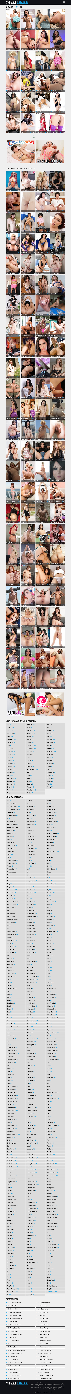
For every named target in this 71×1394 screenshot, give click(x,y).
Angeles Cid (12, 899)
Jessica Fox (31, 949)
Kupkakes (30, 1059)
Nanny (29, 1289)
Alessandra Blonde (13, 827)
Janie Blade (31, 905)
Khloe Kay (30, 1033)
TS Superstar (14, 1359)
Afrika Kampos (12, 815)
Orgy (29, 781)
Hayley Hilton (31, 836)
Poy (49, 979)
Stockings (51, 763)
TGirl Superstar (44, 1312)
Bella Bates (11, 1003)
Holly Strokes (31, 854)
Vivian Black (51, 1211)
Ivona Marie (31, 878)
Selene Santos (52, 1048)
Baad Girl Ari (11, 970)
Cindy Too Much (12, 1143)
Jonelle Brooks (32, 961)
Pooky (49, 973)
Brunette (11, 769)
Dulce (9, 1217)
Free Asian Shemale (16, 1334)
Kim (29, 1036)
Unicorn (50, 1161)
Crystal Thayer (12, 1158)
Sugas (49, 1086)
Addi (9, 800)
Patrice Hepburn (52, 931)
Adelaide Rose (12, 803)
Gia (9, 1295)
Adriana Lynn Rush (13, 806)
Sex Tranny (43, 1306)
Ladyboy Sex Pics (45, 1302)
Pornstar (50, 730)
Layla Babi (31, 1077)
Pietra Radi (51, 955)
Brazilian (11, 766)
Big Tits (11, 754)
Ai (8, 818)
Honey (29, 860)
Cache (10, 1071)
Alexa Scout (11, 830)
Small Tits (51, 754)
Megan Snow (31, 1205)
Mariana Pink (31, 1187)
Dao (9, 1185)
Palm (49, 905)
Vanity (49, 1182)
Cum (10, 775)
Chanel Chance (12, 1110)
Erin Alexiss (11, 1247)
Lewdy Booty (31, 1098)
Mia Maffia (31, 1223)
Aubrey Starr (11, 949)
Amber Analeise (12, 872)
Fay (9, 1277)
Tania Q (50, 1110)
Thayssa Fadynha (53, 1125)
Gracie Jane (31, 821)
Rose (49, 1000)
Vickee (50, 1193)
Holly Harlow (32, 848)
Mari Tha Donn (32, 1176)
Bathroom (11, 742)
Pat (49, 928)
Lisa (29, 1131)
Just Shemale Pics (15, 1312)
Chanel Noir (11, 1113)
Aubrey (10, 943)
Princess (50, 982)
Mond (29, 1256)
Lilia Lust (30, 1113)
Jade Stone (31, 890)
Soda (49, 1065)
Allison (10, 854)
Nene (49, 830)
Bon (9, 1045)
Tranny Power (14, 1331)
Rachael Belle (51, 994)
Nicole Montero (52, 836)
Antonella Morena (13, 919)
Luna (29, 1146)
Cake (9, 1077)
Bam (9, 982)
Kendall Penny (32, 1024)
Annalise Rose (12, 916)
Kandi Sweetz (32, 973)
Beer (9, 994)
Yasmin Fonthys (52, 1250)
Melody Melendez (32, 1211)
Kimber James (32, 1039)
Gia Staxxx (31, 800)
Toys (50, 775)
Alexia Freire (11, 833)
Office (29, 778)
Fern (9, 1280)
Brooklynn (11, 1056)
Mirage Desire (32, 1247)
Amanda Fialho (12, 860)
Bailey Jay (11, 976)
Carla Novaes (12, 1089)
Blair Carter (11, 1036)
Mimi (29, 1238)
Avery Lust (11, 964)
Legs (29, 763)
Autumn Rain (12, 952)
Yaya (49, 1253)
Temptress (51, 1122)
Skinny (50, 748)
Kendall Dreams (32, 1021)
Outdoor (30, 784)
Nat (49, 803)
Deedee (10, 1190)
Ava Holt (10, 958)
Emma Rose (11, 1235)
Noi (48, 863)
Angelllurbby (11, 908)
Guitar (29, 827)
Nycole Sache (51, 884)
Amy (9, 884)
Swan (49, 1095)
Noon (49, 866)
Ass (10, 730)
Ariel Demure (12, 922)
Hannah (30, 833)
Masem (30, 1193)
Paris (49, 922)
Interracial (31, 751)
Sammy (50, 1021)
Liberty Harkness (32, 1110)
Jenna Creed (31, 925)
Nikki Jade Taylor (52, 839)
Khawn (30, 1027)
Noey (49, 860)
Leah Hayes (31, 1080)
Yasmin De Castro (53, 1244)
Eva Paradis (11, 1265)
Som (49, 1074)
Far (9, 1274)
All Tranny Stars (44, 1334)
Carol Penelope (12, 1098)
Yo (49, 1259)
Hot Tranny (43, 1321)
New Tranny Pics (15, 1378)
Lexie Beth (31, 1104)
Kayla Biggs (31, 1003)
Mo (29, 1253)
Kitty (29, 1050)
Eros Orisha (11, 1253)
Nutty (49, 881)
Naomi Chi (31, 1295)
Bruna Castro (12, 1062)
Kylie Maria (31, 1065)
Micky (29, 1229)
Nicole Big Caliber (53, 833)
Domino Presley (12, 1205)
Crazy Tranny (14, 1369)
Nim (49, 848)
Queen (50, 985)
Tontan (50, 1146)
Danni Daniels (12, 1179)
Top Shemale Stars (45, 1353)
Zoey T (50, 1289)
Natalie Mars (51, 818)
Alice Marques (12, 842)
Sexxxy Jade (51, 1053)
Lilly (29, 1119)
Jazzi (29, 919)
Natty (50, 824)
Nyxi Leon (50, 887)
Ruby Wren (51, 1006)
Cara (9, 1083)
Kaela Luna (31, 967)
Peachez (50, 943)
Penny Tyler (51, 949)
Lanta (29, 1074)
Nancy (29, 1286)
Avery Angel (11, 961)
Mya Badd (31, 1268)
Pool (49, 727)
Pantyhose (31, 790)
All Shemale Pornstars (46, 1359)
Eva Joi (10, 1256)
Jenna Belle (31, 922)
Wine (49, 1235)
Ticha (49, 1134)
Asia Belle (11, 937)
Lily (29, 1122)
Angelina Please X (13, 902)
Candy (10, 1080)
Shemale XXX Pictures (46, 1363)
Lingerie (30, 766)
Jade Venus (31, 893)
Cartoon (10, 1104)
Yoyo (49, 1265)
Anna (9, 910)
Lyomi (29, 1152)
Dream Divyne (12, 1211)
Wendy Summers (53, 1223)
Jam (29, 896)
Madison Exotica (32, 1155)
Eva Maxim (11, 1262)
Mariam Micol (32, 1182)
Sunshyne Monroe (53, 1092)
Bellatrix (10, 1009)
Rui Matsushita (52, 1009)
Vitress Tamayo (53, 1208)
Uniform (50, 781)
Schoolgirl (51, 742)
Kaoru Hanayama (33, 976)
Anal (9, 724)
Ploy (49, 964)
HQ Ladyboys (44, 1309)
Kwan (29, 1062)
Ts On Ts (50, 778)
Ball (9, 979)
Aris (9, 928)
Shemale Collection (15, 1325)
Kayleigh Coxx (32, 1006)
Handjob (30, 742)
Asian (10, 727)
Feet (9, 793)
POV (49, 736)
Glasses (30, 739)
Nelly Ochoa (51, 827)
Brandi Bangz (12, 1048)
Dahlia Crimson (12, 1164)
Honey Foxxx (31, 863)
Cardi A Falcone (12, 1086)
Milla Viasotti (31, 1235)
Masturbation (32, 769)
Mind (29, 1241)
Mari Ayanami (32, 1173)
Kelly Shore (31, 1015)
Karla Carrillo (32, 982)
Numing (50, 872)
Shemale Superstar (15, 1302)
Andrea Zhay (11, 893)
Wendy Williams (52, 1226)
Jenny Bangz (31, 940)
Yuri (49, 1274)
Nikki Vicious (51, 845)
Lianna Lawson (32, 1107)
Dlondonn (10, 1202)
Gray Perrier (31, 824)
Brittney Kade (12, 1050)
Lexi (29, 1101)
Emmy (10, 1238)
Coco (9, 1155)
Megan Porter (32, 1202)
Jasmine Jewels (33, 910)
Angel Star (11, 896)
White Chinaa (51, 1229)
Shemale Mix (13, 1309)
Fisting (30, 727)
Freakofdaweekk (13, 1289)
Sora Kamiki (51, 1077)
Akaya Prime (11, 821)
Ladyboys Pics (44, 1366)
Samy (49, 1024)
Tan (49, 1107)
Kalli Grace (31, 970)
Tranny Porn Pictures (16, 1353)
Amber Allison (12, 869)
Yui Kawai (50, 1268)
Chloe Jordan (12, 1128)
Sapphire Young (53, 1033)
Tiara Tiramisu (52, 1131)
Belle (9, 1012)
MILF (29, 772)
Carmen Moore (12, 1095)
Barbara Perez (12, 988)
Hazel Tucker (31, 839)
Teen (49, 769)
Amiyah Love (11, 878)
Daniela (10, 1173)
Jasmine (31, 908)
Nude (30, 775)
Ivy (28, 884)
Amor (9, 881)
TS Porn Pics (13, 1306)
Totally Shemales (15, 1328)
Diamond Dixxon (12, 1199)
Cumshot (11, 778)
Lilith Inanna (31, 1116)
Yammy (50, 1241)
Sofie (49, 1071)
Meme (30, 1214)
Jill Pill (29, 955)
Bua (9, 1065)
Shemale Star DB (15, 1372)
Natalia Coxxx (52, 812)
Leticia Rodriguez (33, 1095)
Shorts (50, 745)
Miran (30, 1250)
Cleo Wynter (11, 1149)
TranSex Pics (13, 1344)
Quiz (49, 991)
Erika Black (11, 1244)
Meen (29, 1199)
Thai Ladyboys (44, 1372)
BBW (9, 745)
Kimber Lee (31, 1042)
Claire (9, 1146)
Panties (30, 787)
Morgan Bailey (32, 1262)
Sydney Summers (53, 1098)
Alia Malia (11, 836)
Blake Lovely (11, 1039)
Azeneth (10, 967)
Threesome (51, 772)
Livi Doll (30, 1137)
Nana (29, 1283)
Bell (9, 997)
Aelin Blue (11, 812)
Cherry (10, 1122)
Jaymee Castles (32, 916)
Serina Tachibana (53, 1050)
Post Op (50, 733)
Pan (49, 908)
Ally (9, 857)
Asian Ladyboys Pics (46, 1347)
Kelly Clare (31, 1012)
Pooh (49, 970)
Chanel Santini (12, 1116)
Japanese (31, 754)
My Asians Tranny (45, 1340)
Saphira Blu (51, 1030)
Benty (9, 1015)
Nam (29, 1277)
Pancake (50, 910)
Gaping (30, 736)
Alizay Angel (11, 851)
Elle (9, 1226)
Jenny (29, 937)
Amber (10, 866)
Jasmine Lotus (32, 913)
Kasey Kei (30, 991)
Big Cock (11, 751)
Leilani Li (30, 1089)
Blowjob (11, 763)
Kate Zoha (31, 997)
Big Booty (11, 748)
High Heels (31, 748)
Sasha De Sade (52, 1045)
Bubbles (10, 1068)
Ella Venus (11, 1223)
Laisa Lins (30, 1071)
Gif (28, 803)
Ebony (10, 787)
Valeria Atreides (52, 1170)
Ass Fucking (11, 733)
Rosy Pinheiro (52, 1003)
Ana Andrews (12, 890)
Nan (29, 1280)
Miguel (30, 1232)
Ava (9, 955)
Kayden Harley (32, 1000)
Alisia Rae (11, 848)
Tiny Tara (50, 1143)
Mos (29, 1265)
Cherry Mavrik (12, 1125)
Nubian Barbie (52, 869)
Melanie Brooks (32, 1208)
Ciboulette (11, 1137)
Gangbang (31, 733)
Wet (49, 784)
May (29, 1196)
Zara (49, 1277)
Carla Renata (11, 1092)
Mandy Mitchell (32, 1164)
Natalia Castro (52, 809)
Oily (49, 890)
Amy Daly (10, 887)
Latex (29, 757)
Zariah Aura (51, 1280)
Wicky (49, 1232)
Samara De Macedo (53, 1018)
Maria (29, 1179)
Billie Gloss (11, 1030)
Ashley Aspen (12, 931)
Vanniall (50, 1185)
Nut (49, 878)
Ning (49, 854)
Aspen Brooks (12, 940)
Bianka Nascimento (14, 1027)
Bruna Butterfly (12, 1059)
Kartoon (30, 988)
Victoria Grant (52, 1202)
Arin (9, 925)
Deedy (10, 1193)
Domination (11, 784)
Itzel (29, 872)
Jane (29, 899)
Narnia (49, 800)
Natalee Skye (51, 806)
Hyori (29, 866)
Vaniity (50, 1179)
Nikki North (51, 842)
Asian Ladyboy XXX (45, 1350)
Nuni (49, 875)
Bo (8, 1042)
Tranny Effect (14, 1356)
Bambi (10, 985)
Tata (49, 1116)
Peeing (30, 793)
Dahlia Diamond (12, 1167)
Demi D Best (11, 1196)
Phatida (50, 952)
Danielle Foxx (12, 1176)
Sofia (49, 1068)
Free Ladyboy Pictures (46, 1369)
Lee (29, 1083)
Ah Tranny (13, 1337)
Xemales (42, 1315)
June (29, 964)
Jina (29, 958)
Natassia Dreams (53, 821)
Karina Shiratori (32, 979)
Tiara (49, 1128)
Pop (49, 976)
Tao (49, 1113)
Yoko (49, 1262)
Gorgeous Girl (32, 815)
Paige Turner (51, 902)
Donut (9, 1208)
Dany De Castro (12, 1182)
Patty (49, 934)
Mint (29, 1244)
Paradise (50, 919)
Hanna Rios (31, 830)
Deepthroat (11, 781)
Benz (9, 1018)
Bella (9, 1000)
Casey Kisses (11, 1107)
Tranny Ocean (44, 1318)
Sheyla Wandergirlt (53, 1059)
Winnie (50, 1238)
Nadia (29, 1271)
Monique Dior (31, 1259)
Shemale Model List (15, 1366)
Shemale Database (15, 1315)
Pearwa (50, 946)
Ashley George (12, 934)
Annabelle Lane (12, 913)
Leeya (29, 1086)
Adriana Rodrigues (13, 809)
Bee (9, 991)
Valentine (50, 1167)
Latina (30, 760)
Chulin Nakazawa (13, 1134)
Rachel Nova (51, 997)
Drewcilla (10, 1214)
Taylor (49, 1119)
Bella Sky (10, 1006)
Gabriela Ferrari (12, 1292)
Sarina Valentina (53, 1042)
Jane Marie (31, 902)
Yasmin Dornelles (53, 1247)
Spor (49, 1083)
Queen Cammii (52, 988)
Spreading (51, 760)
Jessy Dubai (31, 952)
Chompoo (11, 1131)
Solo (50, 757)
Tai (48, 1104)
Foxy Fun (10, 1286)
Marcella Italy (31, 1170)
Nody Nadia (51, 857)
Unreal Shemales (45, 1325)
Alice (9, 839)
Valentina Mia (52, 1164)
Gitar (29, 812)
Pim (49, 958)
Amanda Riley (12, 863)
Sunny (49, 1089)
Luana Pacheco (32, 1143)
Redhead (51, 739)
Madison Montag (32, 1158)
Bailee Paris (11, 973)
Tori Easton (51, 1149)
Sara (49, 1036)
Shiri (49, 1062)
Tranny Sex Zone (45, 1331)
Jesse (30, 943)
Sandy (49, 1027)
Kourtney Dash (32, 1056)
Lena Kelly (31, 1092)
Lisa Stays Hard (32, 1134)
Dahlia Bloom (12, 1161)
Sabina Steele (52, 1015)
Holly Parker (31, 851)
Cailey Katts (11, 1074)
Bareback (11, 739)
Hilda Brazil (31, 845)
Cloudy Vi (10, 1152)
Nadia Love (31, 1274)
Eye (9, 1271)
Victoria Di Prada (53, 1199)
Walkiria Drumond (53, 1217)
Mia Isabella (31, 1220)
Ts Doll (49, 1152)
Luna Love (31, 1149)
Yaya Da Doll (51, 1256)
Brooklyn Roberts (13, 1053)
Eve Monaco (11, 1268)
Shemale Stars (14, 1340)
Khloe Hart (31, 1030)
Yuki (49, 1271)
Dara (9, 1187)
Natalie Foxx (51, 815)
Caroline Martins (12, 1101)
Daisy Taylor (11, 1170)
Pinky (49, 961)
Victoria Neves (52, 1205)
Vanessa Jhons (52, 1176)
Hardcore (31, 745)
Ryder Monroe (52, 1012)
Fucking (31, 730)
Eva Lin (10, 1259)
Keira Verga (31, 1009)
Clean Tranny (44, 1328)
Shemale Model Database (17, 1350)
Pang (49, 913)
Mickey (30, 1226)
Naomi (30, 1292)
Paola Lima (51, 916)
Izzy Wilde (31, 887)
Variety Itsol (51, 1187)
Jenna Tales (31, 934)
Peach (49, 940)
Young (50, 787)
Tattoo (50, 766)
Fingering (31, 724)
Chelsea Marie (12, 1119)
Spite (49, 1080)
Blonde (10, 760)
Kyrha (29, 1068)
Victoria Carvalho (53, 1196)
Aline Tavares (12, 845)
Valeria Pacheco (52, 1173)
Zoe (49, 1283)
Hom (29, 857)
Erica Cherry (11, 1241)
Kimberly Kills (31, 1045)
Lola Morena (31, 1140)
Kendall (30, 1018)
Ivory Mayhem (32, 881)
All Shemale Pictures (16, 1318)
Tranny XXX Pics (45, 1344)
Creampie (11, 772)
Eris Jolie (10, 1250)
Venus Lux (51, 1190)
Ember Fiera (11, 1229)
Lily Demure (31, 1125)
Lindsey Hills (31, 1128)
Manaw (30, 1161)
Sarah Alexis (51, 1039)
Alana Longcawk (12, 824)
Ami (9, 875)
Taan (49, 1101)
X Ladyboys (43, 1337)
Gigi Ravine (31, 806)
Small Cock (51, 751)
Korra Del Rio (31, 1053)
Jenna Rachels (32, 931)
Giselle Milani (31, 809)
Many (29, 1167)
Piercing (50, 724)
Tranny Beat (13, 1347)
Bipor (9, 1033)
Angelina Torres (13, 905)
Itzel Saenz (31, 875)
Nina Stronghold (53, 851)
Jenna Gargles (32, 928)
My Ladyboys (44, 1356)
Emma (10, 1232)
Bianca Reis (11, 1024)
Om (49, 896)
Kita (29, 1048)
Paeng (49, 899)
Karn (29, 985)
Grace (29, 818)
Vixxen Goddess (52, 1214)
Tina (49, 1140)
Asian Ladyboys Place (46, 1375)
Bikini (10, 757)
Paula (49, 937)
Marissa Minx (31, 1190)
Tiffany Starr (52, 1137)
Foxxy (10, 1283)
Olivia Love (51, 893)
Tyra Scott (51, 1155)
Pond (49, 967)
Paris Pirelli (51, 925)
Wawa (49, 1220)
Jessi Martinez (32, 946)
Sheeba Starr (51, 1056)
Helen (29, 842)
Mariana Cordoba (33, 1185)
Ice (28, 869)
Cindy (9, 1140)
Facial (10, 790)
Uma (49, 1158)
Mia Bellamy (31, 1217)
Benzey (10, 1021)
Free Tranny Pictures (46, 1378)
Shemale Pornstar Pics (16, 1363)
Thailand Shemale (15, 1375)
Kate (29, 994)
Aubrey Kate (11, 946)
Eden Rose (11, 1220)
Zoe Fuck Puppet (53, 1286)
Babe (10, 736)
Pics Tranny (13, 1321)
